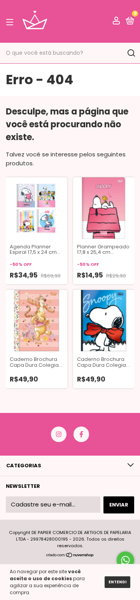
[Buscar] (130, 53)
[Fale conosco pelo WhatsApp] (125, 560)
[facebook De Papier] (81, 434)
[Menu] (11, 21)
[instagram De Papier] (58, 434)
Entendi (117, 582)
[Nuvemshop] (70, 555)
